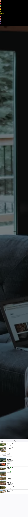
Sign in (2, 24)
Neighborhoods (1, 13)
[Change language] (0, 0)
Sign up (0, 24)
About (0, 11)
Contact (1, 15)
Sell (0, 14)
